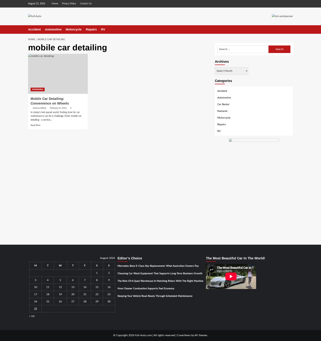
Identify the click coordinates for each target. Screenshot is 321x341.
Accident (34, 29)
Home (55, 4)
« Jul (31, 316)
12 (60, 287)
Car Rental (223, 104)
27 (72, 301)
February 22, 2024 (58, 108)
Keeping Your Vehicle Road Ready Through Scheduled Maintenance (155, 296)
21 (84, 294)
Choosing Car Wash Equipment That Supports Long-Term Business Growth (160, 273)
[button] (291, 29)
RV (103, 29)
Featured (222, 111)
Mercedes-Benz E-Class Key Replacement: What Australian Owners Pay (158, 266)
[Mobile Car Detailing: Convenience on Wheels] (58, 74)
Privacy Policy (69, 4)
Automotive (53, 29)
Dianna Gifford (39, 108)
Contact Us (86, 4)
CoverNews (184, 335)
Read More (35, 125)
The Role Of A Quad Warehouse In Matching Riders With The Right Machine (160, 281)
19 (60, 294)
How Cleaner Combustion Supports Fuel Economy (146, 288)
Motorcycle (74, 29)
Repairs (91, 29)
